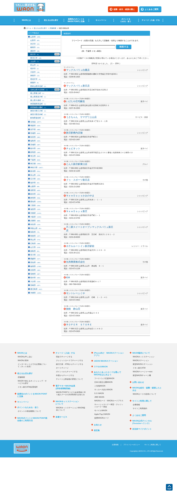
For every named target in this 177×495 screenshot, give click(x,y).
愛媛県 (35, 259)
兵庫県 (35, 221)
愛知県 (36, 202)
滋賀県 (35, 209)
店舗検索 (53, 28)
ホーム (28, 28)
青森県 (35, 126)
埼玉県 (35, 156)
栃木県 (35, 148)
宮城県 (35, 133)
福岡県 (36, 266)
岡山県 (35, 240)
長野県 (35, 190)
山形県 (35, 37)
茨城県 (35, 145)
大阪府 (36, 217)
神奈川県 (37, 167)
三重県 (35, 205)
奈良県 (35, 224)
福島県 (35, 141)
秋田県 (35, 137)
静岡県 (35, 198)
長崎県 (35, 274)
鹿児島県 (36, 289)
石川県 (35, 179)
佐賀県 (35, 270)
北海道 (36, 122)
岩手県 (35, 129)
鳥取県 (35, 232)
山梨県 (35, 186)
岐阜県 (35, 194)
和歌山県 (36, 228)
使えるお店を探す (40, 28)
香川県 (35, 255)
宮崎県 (35, 285)
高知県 (35, 262)
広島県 (35, 243)
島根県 (35, 236)
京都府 (36, 213)
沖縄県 (36, 293)
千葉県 (35, 160)
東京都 (36, 164)
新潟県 (35, 171)
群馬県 (35, 152)
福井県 (35, 183)
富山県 (35, 175)
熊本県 (35, 278)
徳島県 (35, 251)
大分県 (35, 281)
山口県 (35, 247)
